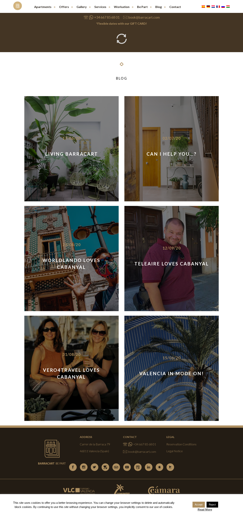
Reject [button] (212, 504)
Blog (158, 7)
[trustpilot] (105, 467)
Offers (64, 7)
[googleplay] (170, 467)
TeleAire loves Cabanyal (171, 263)
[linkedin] (148, 467)
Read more (71, 159)
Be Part (142, 7)
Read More (205, 509)
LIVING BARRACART (71, 154)
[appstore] (159, 467)
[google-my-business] (138, 467)
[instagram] (84, 467)
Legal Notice (174, 451)
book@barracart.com (144, 17)
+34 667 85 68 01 (106, 17)
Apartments (42, 7)
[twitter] (94, 467)
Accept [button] (199, 504)
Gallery (82, 7)
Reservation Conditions (181, 444)
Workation (121, 7)
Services (100, 7)
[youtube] (127, 467)
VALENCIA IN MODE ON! (171, 373)
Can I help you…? (172, 154)
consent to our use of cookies (154, 507)
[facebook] (73, 467)
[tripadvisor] (116, 467)
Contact (175, 7)
